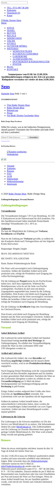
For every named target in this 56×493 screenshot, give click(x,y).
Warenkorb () (13, 13)
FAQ (9, 173)
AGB (9, 176)
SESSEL (11, 30)
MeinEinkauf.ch (23, 427)
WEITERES (12, 48)
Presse (10, 113)
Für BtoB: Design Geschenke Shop (23, 115)
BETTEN (11, 33)
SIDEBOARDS (14, 38)
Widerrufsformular (15, 181)
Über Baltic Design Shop (18, 105)
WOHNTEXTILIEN (22, 51)
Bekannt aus (12, 110)
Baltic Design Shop (17, 194)
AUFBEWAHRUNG (22, 59)
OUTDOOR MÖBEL (17, 46)
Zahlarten (11, 168)
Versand (10, 166)
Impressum (12, 184)
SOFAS (10, 28)
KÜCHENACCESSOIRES (25, 54)
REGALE (11, 35)
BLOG (10, 67)
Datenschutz (12, 179)
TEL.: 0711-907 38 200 (17, 7)
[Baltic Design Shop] (11, 20)
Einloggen (11, 10)
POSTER (17, 64)
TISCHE (11, 41)
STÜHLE (11, 43)
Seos (5, 86)
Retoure (10, 171)
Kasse (9, 15)
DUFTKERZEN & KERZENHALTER (31, 61)
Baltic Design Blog (15, 108)
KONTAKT (12, 69)
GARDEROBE (20, 56)
